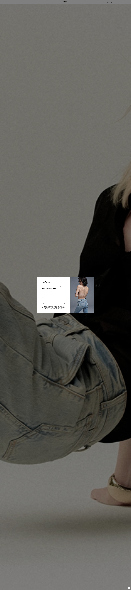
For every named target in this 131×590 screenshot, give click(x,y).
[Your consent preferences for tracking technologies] (129, 588)
